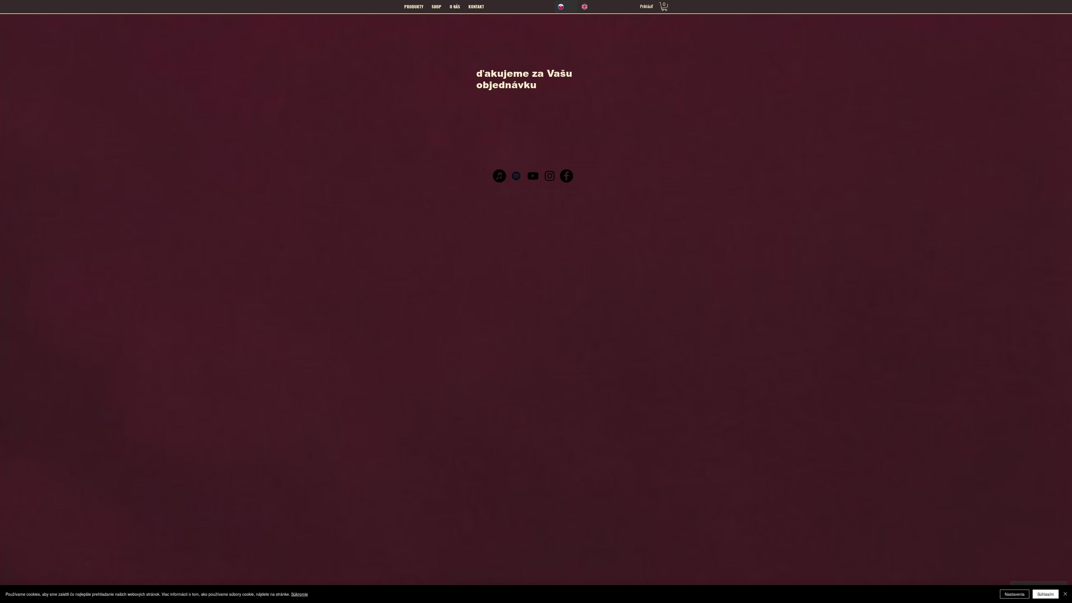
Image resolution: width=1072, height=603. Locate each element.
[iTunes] (499, 176)
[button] (436, 6)
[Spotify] (516, 176)
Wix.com (567, 191)
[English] (589, 7)
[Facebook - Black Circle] (566, 176)
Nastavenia (1015, 594)
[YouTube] (533, 176)
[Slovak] (566, 7)
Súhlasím (1045, 594)
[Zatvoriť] (1065, 594)
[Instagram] (549, 176)
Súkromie (299, 594)
